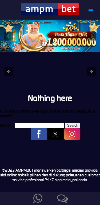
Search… (7, 125)
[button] (91, 9)
